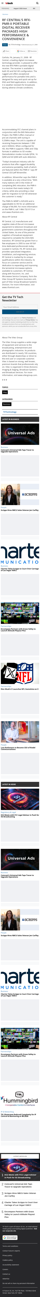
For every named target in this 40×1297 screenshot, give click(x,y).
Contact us (6, 1274)
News (5, 45)
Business (5, 14)
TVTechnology (16, 45)
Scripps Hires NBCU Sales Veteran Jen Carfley (20, 1194)
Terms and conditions (10, 1246)
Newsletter (33, 51)
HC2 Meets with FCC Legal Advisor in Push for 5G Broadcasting (20, 1176)
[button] (2, 3)
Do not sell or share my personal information (19, 1283)
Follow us (22, 51)
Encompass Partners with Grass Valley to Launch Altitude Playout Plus (19, 1214)
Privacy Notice (30, 320)
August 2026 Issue (20, 8)
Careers (5, 1269)
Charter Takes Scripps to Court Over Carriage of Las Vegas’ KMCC (21, 1203)
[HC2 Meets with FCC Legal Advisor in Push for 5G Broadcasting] (20, 1170)
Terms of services (27, 318)
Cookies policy (8, 1260)
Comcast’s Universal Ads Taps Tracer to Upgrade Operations (18, 1185)
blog (5, 392)
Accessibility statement (11, 1265)
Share (7, 51)
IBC (34, 8)
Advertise (6, 1279)
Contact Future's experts (11, 1251)
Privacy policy (7, 1255)
